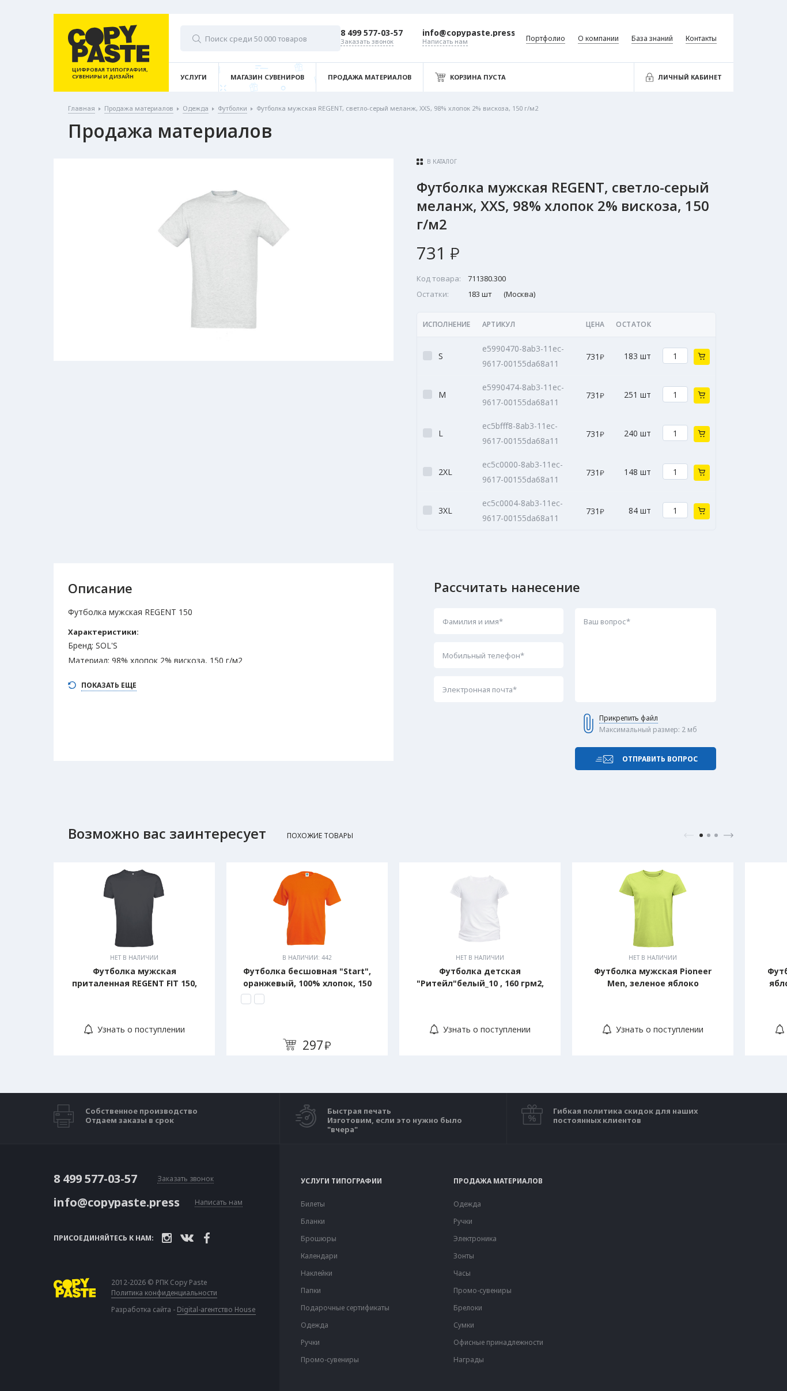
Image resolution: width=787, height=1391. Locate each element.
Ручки (310, 1342)
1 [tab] (701, 835)
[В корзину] (702, 357)
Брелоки (467, 1308)
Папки (311, 1290)
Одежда (314, 1325)
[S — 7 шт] (246, 999)
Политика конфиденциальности (164, 1293)
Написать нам (219, 1202)
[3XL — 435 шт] (259, 999)
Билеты (313, 1204)
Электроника (475, 1238)
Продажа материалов (498, 1181)
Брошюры (318, 1238)
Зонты (463, 1256)
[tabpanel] (134, 958)
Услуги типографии (341, 1181)
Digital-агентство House (216, 1309)
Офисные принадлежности (498, 1342)
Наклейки (316, 1273)
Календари (319, 1256)
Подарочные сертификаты (345, 1308)
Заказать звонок (185, 1179)
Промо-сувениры (330, 1359)
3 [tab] (716, 835)
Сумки (463, 1325)
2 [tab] (708, 835)
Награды (468, 1359)
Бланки (313, 1221)
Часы (462, 1273)
